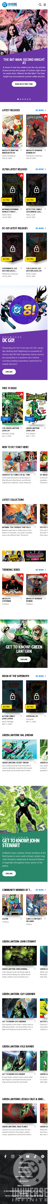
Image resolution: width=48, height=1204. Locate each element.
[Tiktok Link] (35, 1156)
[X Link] (20, 1156)
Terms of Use (24, 1168)
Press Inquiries (24, 1186)
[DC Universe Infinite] (9, 4)
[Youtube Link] (27, 1156)
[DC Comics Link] (42, 1156)
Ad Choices (24, 1181)
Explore (9, 372)
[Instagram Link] (12, 1156)
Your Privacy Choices (24, 1177)
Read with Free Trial (21, 84)
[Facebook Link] (5, 1156)
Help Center (24, 1163)
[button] (40, 4)
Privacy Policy (24, 1172)
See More (40, 110)
